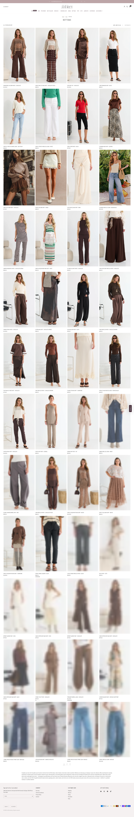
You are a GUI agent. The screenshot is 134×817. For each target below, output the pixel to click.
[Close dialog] (86, 396)
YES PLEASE (56, 411)
